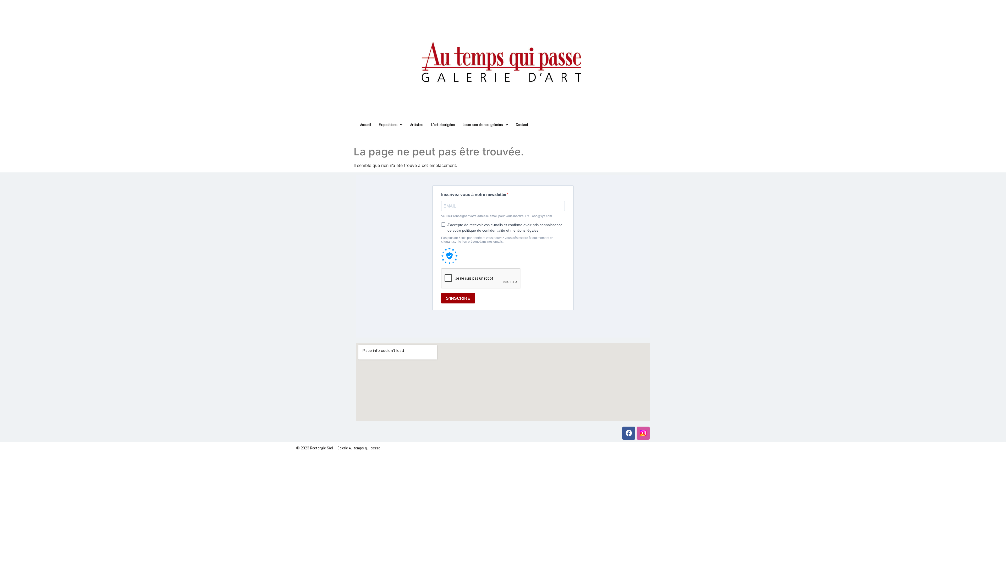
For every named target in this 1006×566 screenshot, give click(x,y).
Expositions (388, 124)
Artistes (416, 124)
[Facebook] (628, 433)
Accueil (365, 124)
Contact (522, 124)
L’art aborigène (443, 124)
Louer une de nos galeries (483, 124)
